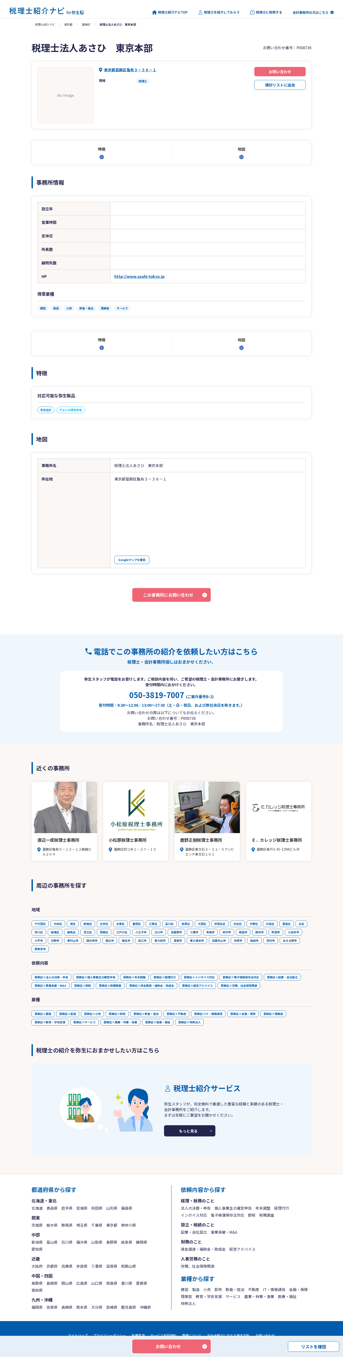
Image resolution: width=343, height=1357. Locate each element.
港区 (73, 924)
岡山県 (67, 1283)
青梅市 (210, 932)
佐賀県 (52, 1307)
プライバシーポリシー (109, 1335)
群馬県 (67, 1225)
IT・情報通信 (274, 1289)
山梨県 (96, 1242)
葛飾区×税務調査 (110, 985)
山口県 (96, 1283)
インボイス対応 (194, 1215)
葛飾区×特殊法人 (189, 1022)
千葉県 (96, 1225)
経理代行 (281, 1208)
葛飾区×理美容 (273, 1014)
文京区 (104, 924)
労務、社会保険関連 (197, 1266)
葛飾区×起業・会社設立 (282, 977)
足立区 (88, 932)
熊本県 (82, 1307)
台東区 (120, 924)
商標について (192, 1335)
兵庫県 (67, 1266)
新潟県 (37, 1242)
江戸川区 (121, 932)
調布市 (259, 932)
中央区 (58, 924)
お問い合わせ (280, 71)
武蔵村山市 (219, 940)
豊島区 (286, 924)
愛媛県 (141, 1283)
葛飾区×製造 (67, 1014)
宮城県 (82, 1208)
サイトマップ (78, 1335)
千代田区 (40, 924)
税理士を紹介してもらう (222, 12)
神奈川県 (128, 1225)
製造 (196, 1289)
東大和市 (160, 940)
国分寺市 (92, 940)
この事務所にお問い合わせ (168, 595)
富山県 (52, 1242)
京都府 (52, 1266)
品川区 (169, 924)
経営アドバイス (242, 1249)
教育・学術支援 (209, 1296)
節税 (252, 1215)
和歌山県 (128, 1266)
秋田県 (96, 1208)
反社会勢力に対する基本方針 (228, 1335)
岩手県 (67, 1208)
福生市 (126, 940)
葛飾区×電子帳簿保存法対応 (241, 977)
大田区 (202, 924)
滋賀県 (111, 1266)
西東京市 (40, 949)
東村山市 (72, 940)
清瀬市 (178, 940)
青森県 (52, 1208)
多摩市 (238, 940)
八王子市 (141, 932)
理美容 (186, 1296)
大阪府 (37, 1266)
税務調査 (266, 1215)
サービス (233, 1296)
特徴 (101, 149)
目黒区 (186, 924)
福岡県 (37, 1307)
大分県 (96, 1307)
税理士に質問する (269, 12)
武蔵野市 (176, 932)
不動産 (253, 1289)
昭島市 (243, 932)
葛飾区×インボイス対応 (199, 977)
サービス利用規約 (163, 1335)
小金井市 (293, 932)
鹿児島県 (128, 1307)
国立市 (109, 940)
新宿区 (88, 924)
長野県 (111, 1242)
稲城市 (254, 940)
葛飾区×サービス (84, 1022)
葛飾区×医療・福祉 (157, 1022)
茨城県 (37, 1225)
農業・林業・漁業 (259, 1296)
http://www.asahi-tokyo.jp (139, 276)
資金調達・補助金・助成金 (203, 1249)
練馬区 (71, 932)
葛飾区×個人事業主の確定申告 (95, 977)
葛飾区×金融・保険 (243, 1014)
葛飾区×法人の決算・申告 (51, 977)
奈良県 (82, 1266)
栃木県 (52, 1225)
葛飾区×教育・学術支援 (50, 1022)
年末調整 (263, 1208)
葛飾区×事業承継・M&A (50, 985)
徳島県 (111, 1283)
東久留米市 (197, 940)
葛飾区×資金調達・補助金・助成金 (151, 985)
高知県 (37, 1290)
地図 (241, 149)
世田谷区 (219, 924)
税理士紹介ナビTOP (173, 12)
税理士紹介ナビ (45, 24)
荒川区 (39, 932)
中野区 (254, 924)
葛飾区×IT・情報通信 (208, 1014)
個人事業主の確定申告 (233, 1208)
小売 (207, 1289)
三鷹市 (194, 932)
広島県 (82, 1283)
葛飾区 (86, 24)
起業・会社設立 (194, 1232)
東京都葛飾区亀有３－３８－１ (130, 70)
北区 (301, 924)
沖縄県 (145, 1307)
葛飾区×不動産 (176, 1014)
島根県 (52, 1283)
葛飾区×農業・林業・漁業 (120, 1022)
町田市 (276, 932)
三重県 (96, 1266)
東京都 (68, 24)
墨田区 (137, 924)
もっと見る (188, 1131)
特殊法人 (188, 1303)
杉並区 (270, 924)
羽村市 (270, 940)
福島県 (126, 1208)
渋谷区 (237, 924)
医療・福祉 (287, 1296)
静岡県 (141, 1242)
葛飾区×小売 (92, 1014)
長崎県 (67, 1307)
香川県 (126, 1283)
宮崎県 (111, 1307)
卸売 (218, 1289)
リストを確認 (313, 1346)
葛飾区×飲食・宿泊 (146, 1014)
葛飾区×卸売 (117, 1014)
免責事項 (138, 1335)
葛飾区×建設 (43, 1014)
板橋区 (55, 932)
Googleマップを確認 (131, 560)
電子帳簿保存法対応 (227, 1215)
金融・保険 (298, 1289)
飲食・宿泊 (235, 1289)
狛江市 (142, 940)
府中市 (227, 932)
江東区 (153, 924)
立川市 (158, 932)
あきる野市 (290, 940)
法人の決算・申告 (196, 1208)
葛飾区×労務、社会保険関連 (239, 985)
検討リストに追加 (280, 85)
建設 (184, 1289)
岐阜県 (126, 1242)
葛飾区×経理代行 (165, 977)
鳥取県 (37, 1283)
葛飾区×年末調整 (134, 977)
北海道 (37, 1208)
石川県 (67, 1242)
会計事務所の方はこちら (311, 12)
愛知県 (37, 1249)
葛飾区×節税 (82, 985)
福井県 (82, 1242)
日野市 (55, 940)
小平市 (39, 940)
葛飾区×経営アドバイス (197, 985)
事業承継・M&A (224, 1232)
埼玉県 (82, 1225)
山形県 (111, 1208)
